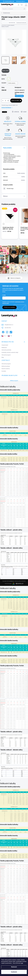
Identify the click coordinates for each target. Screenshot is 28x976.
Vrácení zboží (5, 345)
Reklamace (4, 347)
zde (22, 963)
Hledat (24, 8)
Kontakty (4, 371)
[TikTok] (10, 331)
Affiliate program (14, 380)
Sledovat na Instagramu (15, 278)
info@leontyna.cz (9, 324)
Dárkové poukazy (6, 366)
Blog (3, 357)
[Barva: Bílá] (3, 224)
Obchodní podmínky (6, 350)
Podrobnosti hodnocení (21, 22)
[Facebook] (3, 331)
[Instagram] (6, 331)
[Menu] (26, 5)
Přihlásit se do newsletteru (9, 307)
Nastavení (14, 967)
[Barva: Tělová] (21, 224)
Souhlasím (14, 972)
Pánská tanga (10, 188)
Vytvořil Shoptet (8, 583)
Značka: (5, 26)
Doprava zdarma (6, 368)
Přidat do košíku (15, 100)
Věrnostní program (6, 355)
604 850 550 (8, 327)
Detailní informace (6, 107)
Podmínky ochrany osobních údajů (10, 352)
